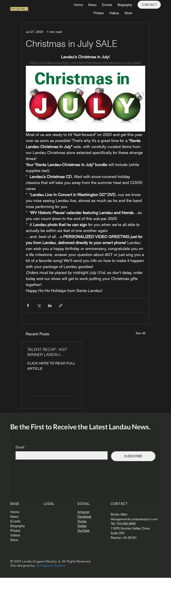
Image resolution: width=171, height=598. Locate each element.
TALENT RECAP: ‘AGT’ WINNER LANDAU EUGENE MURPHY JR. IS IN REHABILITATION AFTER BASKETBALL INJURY (50, 352)
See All (140, 333)
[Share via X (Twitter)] (39, 305)
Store (14, 540)
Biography (17, 526)
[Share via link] (61, 305)
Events (15, 521)
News (14, 516)
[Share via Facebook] (28, 305)
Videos (15, 535)
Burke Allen (119, 514)
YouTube (83, 530)
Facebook (84, 516)
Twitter (82, 526)
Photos (15, 530)
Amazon (83, 512)
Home (14, 512)
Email (21, 447)
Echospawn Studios (51, 565)
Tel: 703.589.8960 (123, 524)
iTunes (82, 521)
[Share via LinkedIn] (50, 305)
